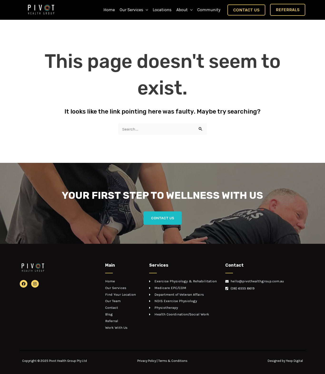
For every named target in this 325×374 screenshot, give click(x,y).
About (182, 9)
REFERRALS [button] (288, 9)
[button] (246, 10)
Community (208, 9)
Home (109, 9)
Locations (162, 9)
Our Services (131, 9)
